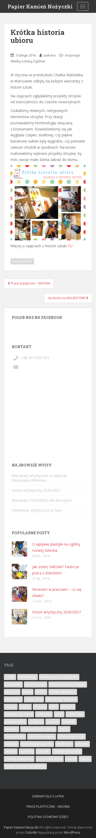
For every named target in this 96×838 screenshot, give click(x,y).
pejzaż (25, 706)
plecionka (44, 714)
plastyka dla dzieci (19, 714)
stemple (11, 729)
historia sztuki (22, 261)
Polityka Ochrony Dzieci (48, 817)
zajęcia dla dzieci (49, 759)
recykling (36, 721)
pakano (50, 55)
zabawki (43, 751)
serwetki (69, 721)
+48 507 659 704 (35, 357)
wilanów (82, 744)
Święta (85, 759)
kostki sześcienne (62, 692)
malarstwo (13, 699)
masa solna (34, 699)
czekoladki (13, 684)
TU (70, 245)
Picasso (40, 706)
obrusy (11, 706)
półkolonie (75, 714)
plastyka (68, 706)
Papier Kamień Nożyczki (40, 6)
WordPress (72, 832)
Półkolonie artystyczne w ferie (37, 510)
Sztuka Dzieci (15, 736)
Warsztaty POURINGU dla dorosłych (42, 500)
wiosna (11, 751)
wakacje (11, 744)
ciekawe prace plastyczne (59, 677)
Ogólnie (39, 61)
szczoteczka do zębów (38, 729)
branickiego (27, 677)
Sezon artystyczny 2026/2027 (36, 490)
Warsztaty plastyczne (37, 744)
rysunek (52, 721)
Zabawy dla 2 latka (48, 796)
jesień (27, 692)
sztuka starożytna (41, 736)
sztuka (64, 729)
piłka (53, 706)
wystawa (26, 751)
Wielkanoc (64, 744)
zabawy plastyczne (19, 759)
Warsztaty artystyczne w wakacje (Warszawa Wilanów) (39, 478)
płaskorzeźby (15, 721)
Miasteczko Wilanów (61, 699)
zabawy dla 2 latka (67, 751)
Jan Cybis (12, 692)
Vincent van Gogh (71, 736)
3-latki (10, 677)
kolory (41, 692)
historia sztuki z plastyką (67, 684)
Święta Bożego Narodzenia (25, 766)
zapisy (71, 759)
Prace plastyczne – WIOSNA (48, 806)
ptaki (59, 714)
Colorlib (31, 832)
